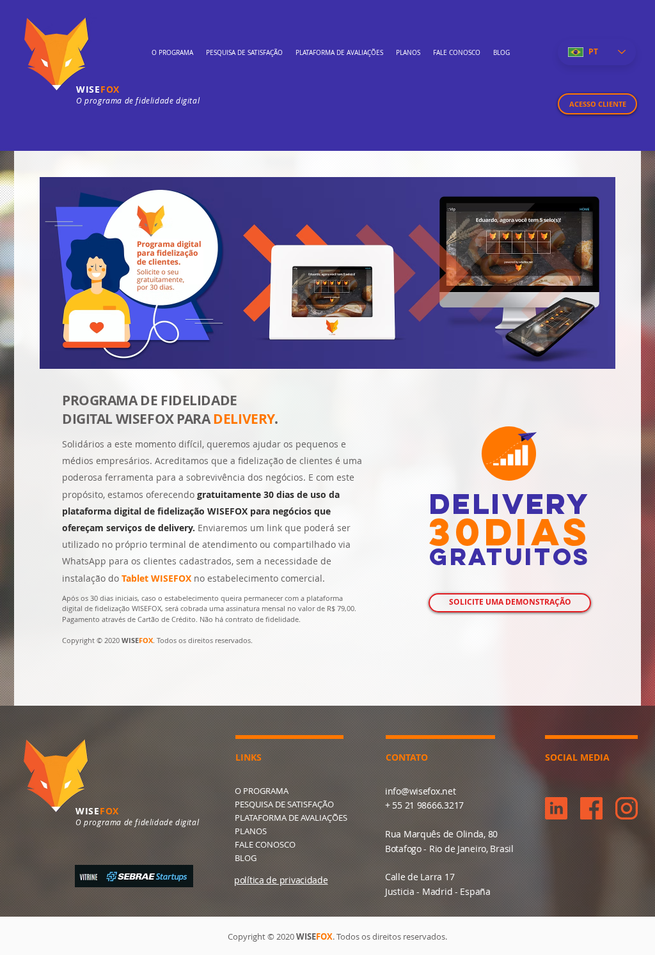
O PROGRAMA (261, 790)
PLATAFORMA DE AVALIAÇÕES (291, 817)
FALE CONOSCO (265, 844)
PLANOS (251, 831)
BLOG (245, 858)
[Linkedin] (556, 808)
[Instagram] (626, 808)
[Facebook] (591, 808)
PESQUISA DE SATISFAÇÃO (284, 804)
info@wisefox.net (420, 791)
